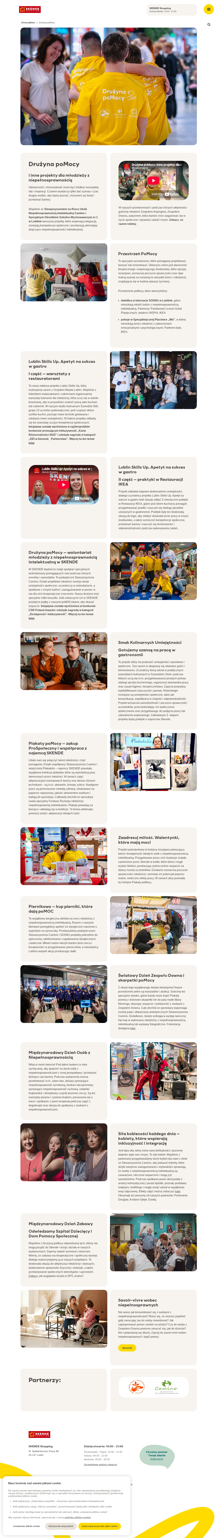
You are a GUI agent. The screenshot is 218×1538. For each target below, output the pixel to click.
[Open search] (208, 24)
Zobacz (33, 1276)
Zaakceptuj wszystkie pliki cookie (100, 1526)
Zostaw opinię (156, 1459)
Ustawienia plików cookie (26, 1526)
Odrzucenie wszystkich (61, 1526)
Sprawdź (127, 1348)
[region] (66, 1505)
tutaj (132, 1028)
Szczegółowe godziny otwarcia (100, 1464)
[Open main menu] (209, 9)
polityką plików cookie (78, 1517)
